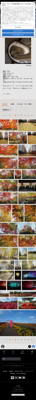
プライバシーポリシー (19, 23)
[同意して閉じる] (35, 2)
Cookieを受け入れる (18, 34)
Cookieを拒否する (18, 31)
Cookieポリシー (16, 22)
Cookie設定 (18, 27)
